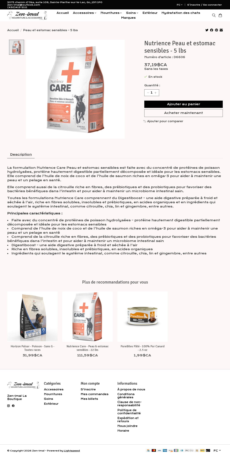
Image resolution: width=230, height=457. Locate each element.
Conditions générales (126, 396)
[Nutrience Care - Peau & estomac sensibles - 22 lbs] (87, 316)
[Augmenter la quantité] (155, 92)
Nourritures (53, 394)
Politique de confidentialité (129, 412)
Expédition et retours (128, 419)
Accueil (63, 12)
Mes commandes (94, 394)
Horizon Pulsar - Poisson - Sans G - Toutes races (32, 347)
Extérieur (149, 12)
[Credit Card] (148, 450)
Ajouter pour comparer (165, 121)
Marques (128, 17)
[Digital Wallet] (189, 450)
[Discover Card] (170, 450)
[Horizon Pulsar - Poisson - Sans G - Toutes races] (32, 316)
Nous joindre (127, 426)
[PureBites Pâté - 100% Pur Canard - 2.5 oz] (142, 316)
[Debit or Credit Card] (208, 450)
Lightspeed (72, 450)
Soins (48, 398)
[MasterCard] (154, 450)
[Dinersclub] (181, 450)
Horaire (123, 430)
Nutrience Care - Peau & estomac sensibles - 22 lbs (88, 347)
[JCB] (176, 450)
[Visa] (159, 450)
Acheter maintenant (183, 113)
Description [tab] (21, 154)
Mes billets (89, 398)
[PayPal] (202, 450)
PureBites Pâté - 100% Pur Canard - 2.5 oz (143, 347)
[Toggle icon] (213, 15)
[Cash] (197, 450)
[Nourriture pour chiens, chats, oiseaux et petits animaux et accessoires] (27, 15)
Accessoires (53, 389)
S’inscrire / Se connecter (204, 5)
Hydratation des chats (180, 12)
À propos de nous (131, 389)
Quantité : (152, 85)
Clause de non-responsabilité (129, 403)
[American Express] (165, 450)
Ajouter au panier (183, 104)
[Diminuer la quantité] (148, 92)
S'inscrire (88, 389)
